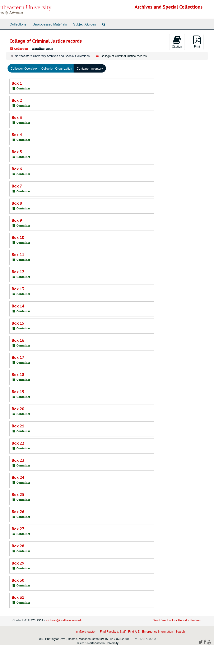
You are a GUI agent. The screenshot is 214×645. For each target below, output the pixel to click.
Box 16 (18, 340)
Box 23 (18, 460)
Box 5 (17, 151)
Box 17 (18, 357)
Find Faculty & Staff (113, 631)
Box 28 (18, 546)
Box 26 (18, 511)
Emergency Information (157, 631)
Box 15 (18, 323)
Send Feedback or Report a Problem (177, 620)
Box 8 (17, 203)
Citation (177, 46)
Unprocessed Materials (50, 24)
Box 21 (18, 426)
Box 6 (17, 169)
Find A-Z (134, 631)
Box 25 (18, 494)
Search (180, 631)
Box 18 (18, 374)
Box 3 (17, 117)
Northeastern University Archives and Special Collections (52, 56)
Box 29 (18, 563)
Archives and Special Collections (169, 7)
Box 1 (17, 83)
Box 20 (18, 409)
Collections (18, 24)
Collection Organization (56, 68)
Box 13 (18, 289)
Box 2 (17, 100)
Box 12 (18, 271)
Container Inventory (90, 68)
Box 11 (18, 254)
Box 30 (18, 580)
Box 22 (18, 443)
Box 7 (17, 186)
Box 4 (17, 134)
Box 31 (18, 597)
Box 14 (18, 306)
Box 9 (17, 220)
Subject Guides (84, 24)
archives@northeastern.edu (64, 620)
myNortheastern (86, 631)
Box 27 (18, 529)
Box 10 (18, 237)
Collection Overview (24, 68)
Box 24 (18, 477)
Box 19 (18, 391)
